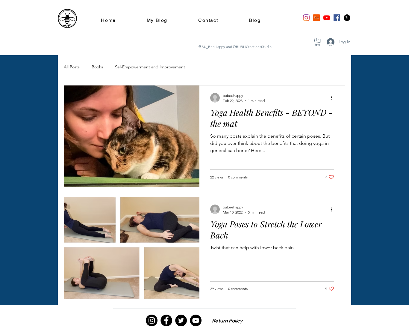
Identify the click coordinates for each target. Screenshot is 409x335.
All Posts (72, 67)
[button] (317, 42)
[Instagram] (306, 17)
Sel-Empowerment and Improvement (150, 67)
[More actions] (333, 97)
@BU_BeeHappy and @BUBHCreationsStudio (235, 46)
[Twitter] (181, 320)
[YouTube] (326, 17)
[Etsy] (316, 17)
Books (97, 67)
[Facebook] (337, 17)
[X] (347, 17)
